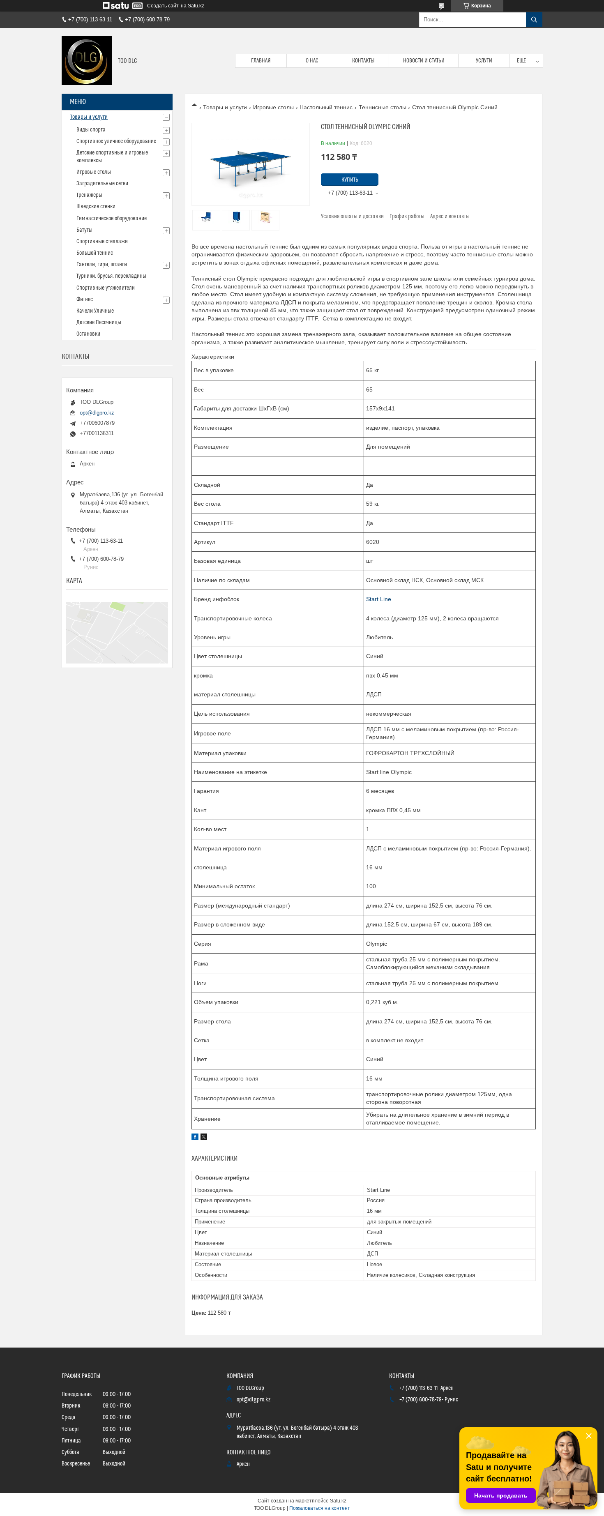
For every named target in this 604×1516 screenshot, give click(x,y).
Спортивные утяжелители (105, 288)
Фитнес (84, 299)
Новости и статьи (424, 61)
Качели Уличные (95, 311)
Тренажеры (89, 195)
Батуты (84, 230)
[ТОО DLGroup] (87, 60)
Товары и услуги (225, 107)
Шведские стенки (95, 206)
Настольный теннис (326, 107)
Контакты (363, 61)
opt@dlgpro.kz (97, 413)
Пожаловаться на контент (319, 1508)
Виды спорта (91, 130)
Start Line (378, 599)
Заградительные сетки (102, 183)
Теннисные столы (382, 107)
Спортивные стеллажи (102, 241)
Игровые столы (273, 107)
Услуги (484, 61)
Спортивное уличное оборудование (116, 141)
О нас (312, 61)
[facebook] (194, 1138)
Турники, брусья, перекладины (111, 276)
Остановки (88, 334)
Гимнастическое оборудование (111, 218)
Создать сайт (163, 6)
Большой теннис (94, 253)
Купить (349, 180)
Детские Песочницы (98, 322)
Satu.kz (338, 1501)
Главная (261, 61)
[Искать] (534, 19)
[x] (204, 1138)
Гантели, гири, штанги (101, 264)
